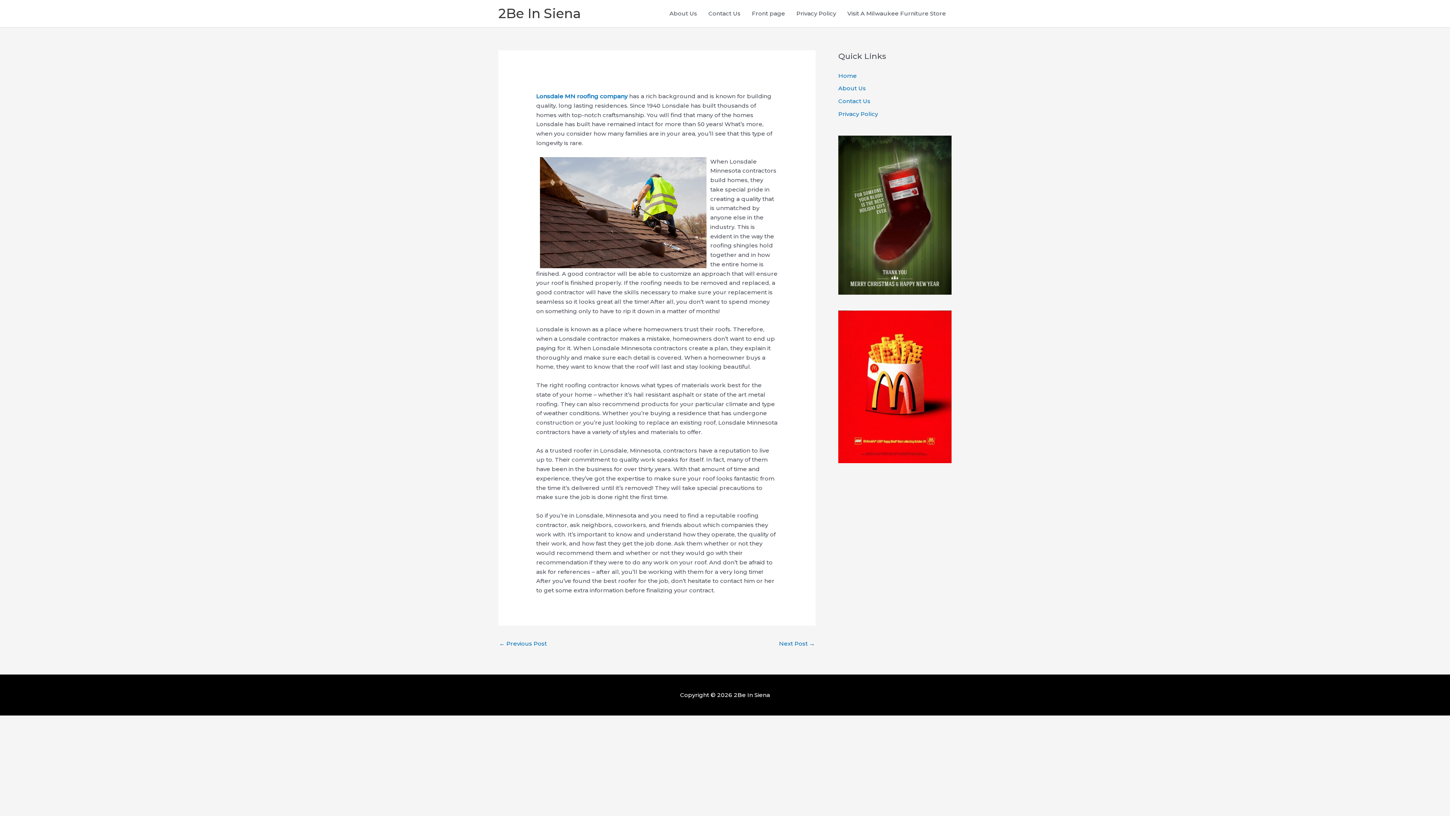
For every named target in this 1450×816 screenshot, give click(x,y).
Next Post (797, 643)
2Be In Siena (539, 13)
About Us (683, 13)
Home (847, 75)
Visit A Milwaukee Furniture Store (896, 13)
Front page (768, 13)
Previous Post (523, 643)
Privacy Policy (816, 13)
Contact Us (724, 13)
